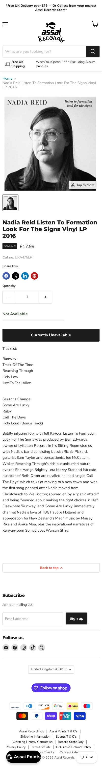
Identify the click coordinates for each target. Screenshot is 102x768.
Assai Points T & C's (63, 731)
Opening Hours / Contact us (32, 742)
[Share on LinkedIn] (25, 276)
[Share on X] (15, 276)
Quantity (9, 286)
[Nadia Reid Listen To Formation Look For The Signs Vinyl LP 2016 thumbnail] (10, 203)
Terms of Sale (41, 747)
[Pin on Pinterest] (34, 276)
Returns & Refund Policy (73, 747)
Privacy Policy (16, 747)
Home (7, 78)
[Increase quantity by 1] (45, 297)
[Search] (93, 51)
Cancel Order (69, 752)
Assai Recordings (31, 731)
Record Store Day (71, 742)
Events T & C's (66, 736)
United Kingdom (49, 669)
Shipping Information (35, 736)
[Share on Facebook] (6, 276)
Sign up (76, 618)
